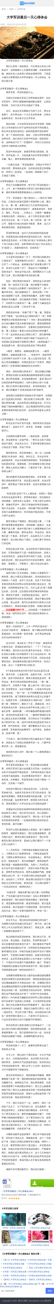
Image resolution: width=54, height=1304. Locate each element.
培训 (11, 9)
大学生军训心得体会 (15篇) (40, 1264)
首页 (4, 9)
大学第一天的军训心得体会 (14, 1275)
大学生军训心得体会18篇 (13, 1264)
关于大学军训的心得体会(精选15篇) (22, 1284)
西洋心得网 (22, 1301)
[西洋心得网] (27, 3)
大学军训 (21, 9)
